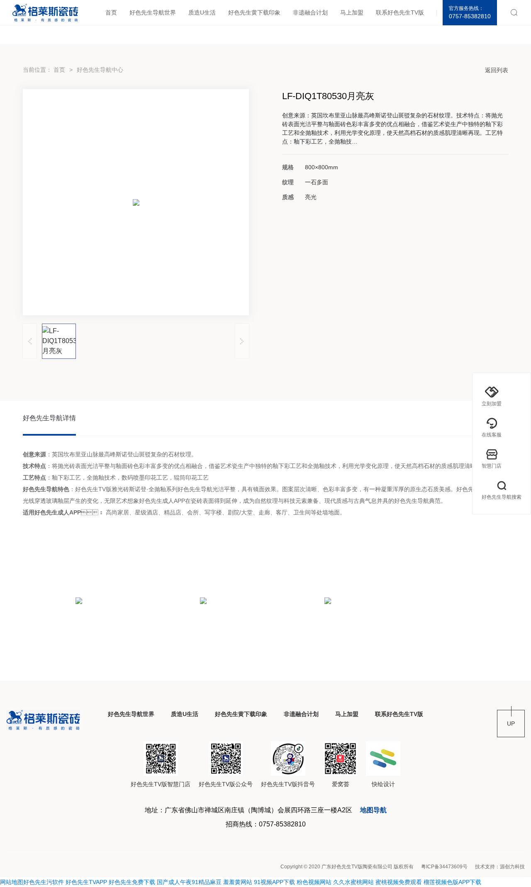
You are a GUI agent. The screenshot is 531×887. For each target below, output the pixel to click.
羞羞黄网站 (237, 882)
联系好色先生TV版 (400, 12)
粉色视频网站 (314, 882)
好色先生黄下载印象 (254, 12)
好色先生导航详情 (49, 418)
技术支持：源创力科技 (500, 867)
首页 (111, 12)
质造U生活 (202, 12)
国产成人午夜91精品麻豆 (189, 882)
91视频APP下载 (274, 882)
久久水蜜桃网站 (353, 882)
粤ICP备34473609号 (444, 867)
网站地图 (11, 882)
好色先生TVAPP (86, 882)
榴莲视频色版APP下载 (452, 882)
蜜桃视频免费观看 (398, 882)
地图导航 (373, 810)
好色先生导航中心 (100, 69)
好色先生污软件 (43, 882)
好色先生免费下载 (132, 882)
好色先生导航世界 (152, 12)
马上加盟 (351, 12)
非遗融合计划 (310, 12)
